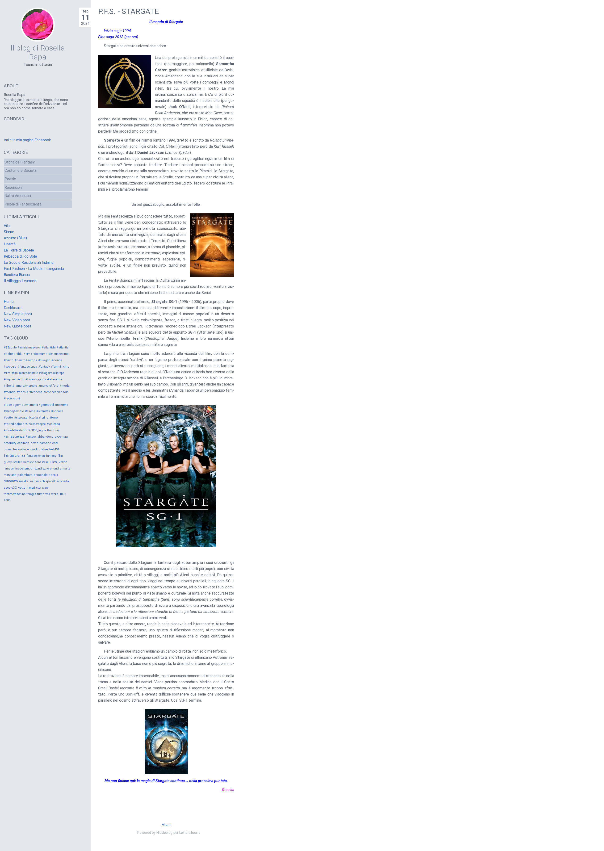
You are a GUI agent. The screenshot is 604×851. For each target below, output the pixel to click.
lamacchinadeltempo (18, 468)
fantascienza (14, 455)
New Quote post (17, 326)
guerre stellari (13, 462)
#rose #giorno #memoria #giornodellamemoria (36, 405)
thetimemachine (14, 494)
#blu (19, 354)
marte (66, 468)
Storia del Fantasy (19, 162)
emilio (22, 449)
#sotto (8, 417)
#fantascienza (27, 366)
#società (57, 411)
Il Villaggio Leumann (20, 281)
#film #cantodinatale (24, 373)
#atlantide (48, 347)
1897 (62, 494)
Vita (7, 225)
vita (47, 494)
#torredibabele (14, 424)
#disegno (44, 360)
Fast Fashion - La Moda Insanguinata (34, 268)
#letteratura (54, 379)
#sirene (30, 411)
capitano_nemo (27, 443)
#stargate (20, 417)
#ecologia (10, 366)
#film (7, 373)
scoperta (63, 481)
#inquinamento (14, 379)
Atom (166, 825)
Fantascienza (14, 436)
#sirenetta (43, 411)
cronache (10, 449)
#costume (40, 354)
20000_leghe (37, 430)
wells (54, 494)
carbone (45, 443)
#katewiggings (35, 379)
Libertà (10, 244)
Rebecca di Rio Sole (20, 256)
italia (45, 462)
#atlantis (62, 347)
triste (40, 494)
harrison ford (32, 462)
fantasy (51, 455)
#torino (43, 417)
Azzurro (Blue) (15, 238)
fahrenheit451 (50, 449)
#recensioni (12, 398)
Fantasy (31, 436)
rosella (23, 481)
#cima (28, 354)
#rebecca (35, 392)
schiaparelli (47, 481)
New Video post (17, 320)
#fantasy (44, 366)
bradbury (10, 443)
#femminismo (60, 366)
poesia (53, 475)
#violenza (53, 424)
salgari (34, 481)
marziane (10, 475)
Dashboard (12, 308)
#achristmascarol (29, 347)
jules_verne (58, 462)
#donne (56, 360)
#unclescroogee (35, 424)
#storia (33, 417)
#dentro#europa (26, 360)
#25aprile (10, 347)
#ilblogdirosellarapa (51, 373)
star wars (42, 487)
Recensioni (13, 187)
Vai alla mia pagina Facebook (27, 140)
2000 (7, 500)
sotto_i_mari (26, 487)
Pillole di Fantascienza (23, 204)
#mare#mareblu (26, 385)
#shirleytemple (14, 411)
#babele (9, 354)
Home (9, 301)
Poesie (10, 179)
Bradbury (53, 430)
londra (57, 468)
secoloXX (10, 487)
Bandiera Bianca (17, 274)
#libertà (9, 385)
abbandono (46, 436)
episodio (33, 449)
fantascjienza (35, 455)
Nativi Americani (17, 195)
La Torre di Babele (19, 250)
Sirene (9, 232)
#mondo (10, 392)
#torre (53, 417)
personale (40, 475)
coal (55, 443)
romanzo (11, 481)
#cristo (8, 360)
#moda (65, 385)
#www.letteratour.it (16, 430)
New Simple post (18, 314)
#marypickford (48, 385)
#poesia (22, 392)
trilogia (31, 494)
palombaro (25, 475)
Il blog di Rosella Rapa (38, 52)
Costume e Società (20, 170)
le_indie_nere (42, 468)
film (60, 455)
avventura (61, 436)
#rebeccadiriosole (55, 392)
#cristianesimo (58, 354)
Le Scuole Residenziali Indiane (29, 262)
